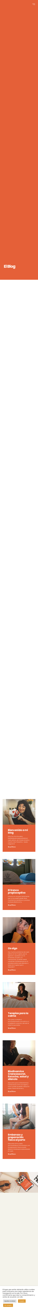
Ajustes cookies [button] (9, 1301)
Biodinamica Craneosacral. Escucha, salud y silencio (18, 1075)
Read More (12, 847)
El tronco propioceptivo (16, 891)
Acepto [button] (21, 1301)
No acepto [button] (8, 1305)
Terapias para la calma (18, 1015)
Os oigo (12, 948)
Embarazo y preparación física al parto (16, 1137)
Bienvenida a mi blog (18, 831)
